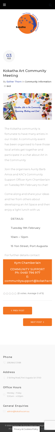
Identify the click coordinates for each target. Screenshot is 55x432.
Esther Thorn (14, 81)
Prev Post (18, 310)
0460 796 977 (30, 272)
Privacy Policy (40, 429)
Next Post (36, 322)
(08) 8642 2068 (14, 362)
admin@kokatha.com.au (18, 411)
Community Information (38, 81)
